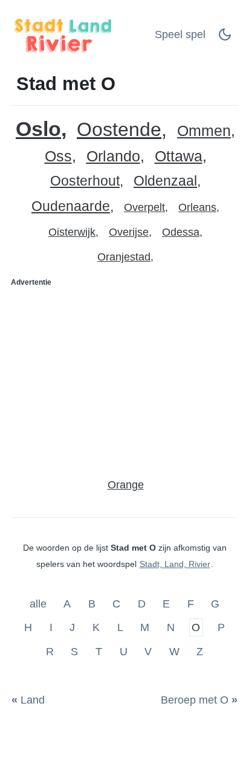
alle (40, 603)
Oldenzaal (165, 181)
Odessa (180, 232)
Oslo (38, 129)
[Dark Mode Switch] (225, 38)
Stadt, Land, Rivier (175, 564)
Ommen (204, 131)
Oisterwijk (71, 232)
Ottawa (178, 156)
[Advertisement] (124, 377)
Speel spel (180, 34)
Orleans (197, 207)
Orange (126, 485)
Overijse (129, 232)
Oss (58, 156)
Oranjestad (123, 257)
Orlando (113, 156)
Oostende (119, 130)
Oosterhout (85, 181)
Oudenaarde (70, 206)
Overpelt (144, 207)
